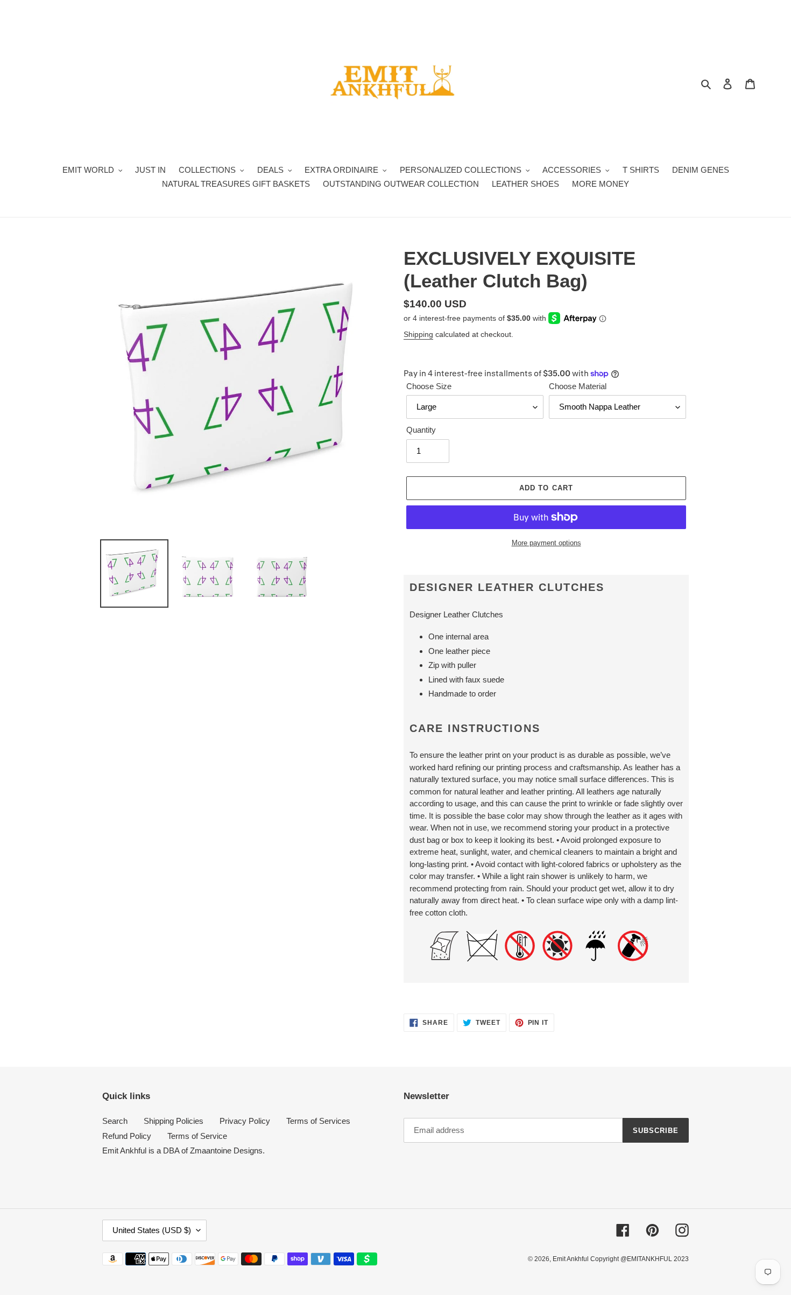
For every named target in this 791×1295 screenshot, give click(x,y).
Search (115, 1120)
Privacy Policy (245, 1120)
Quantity (421, 429)
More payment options (546, 543)
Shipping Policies (173, 1120)
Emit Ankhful (571, 1259)
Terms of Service (197, 1136)
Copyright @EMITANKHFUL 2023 (639, 1259)
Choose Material (577, 386)
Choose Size (428, 386)
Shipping (418, 334)
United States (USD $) (151, 1230)
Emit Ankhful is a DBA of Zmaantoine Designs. (183, 1150)
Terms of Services (318, 1120)
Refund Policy (126, 1136)
